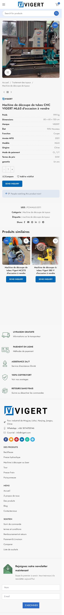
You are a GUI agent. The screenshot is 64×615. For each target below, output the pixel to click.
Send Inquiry (12, 183)
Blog (6, 505)
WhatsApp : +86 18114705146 (20, 428)
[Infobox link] (31, 335)
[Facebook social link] (24, 222)
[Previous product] (4, 92)
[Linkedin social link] (36, 222)
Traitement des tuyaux (21, 82)
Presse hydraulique (12, 457)
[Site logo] (31, 4)
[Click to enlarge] (7, 72)
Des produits (11, 447)
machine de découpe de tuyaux (36, 216)
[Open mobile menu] (4, 4)
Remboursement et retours (15, 534)
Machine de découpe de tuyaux (16, 85)
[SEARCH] (56, 13)
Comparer (8, 544)
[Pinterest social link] (32, 222)
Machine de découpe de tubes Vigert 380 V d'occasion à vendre (45, 270)
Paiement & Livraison (13, 539)
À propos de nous (11, 495)
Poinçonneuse (10, 477)
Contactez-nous (10, 510)
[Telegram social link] (43, 222)
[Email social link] (28, 222)
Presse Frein (9, 472)
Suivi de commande (12, 524)
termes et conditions (12, 529)
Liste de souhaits (11, 549)
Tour (5, 467)
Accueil (5, 82)
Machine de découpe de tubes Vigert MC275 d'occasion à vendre (16, 270)
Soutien (8, 519)
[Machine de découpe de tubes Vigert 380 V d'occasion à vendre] (46, 251)
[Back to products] (7, 92)
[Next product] (11, 92)
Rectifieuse (8, 452)
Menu (7, 485)
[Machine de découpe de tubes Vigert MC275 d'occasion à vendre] (16, 251)
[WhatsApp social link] (39, 222)
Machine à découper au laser (16, 462)
